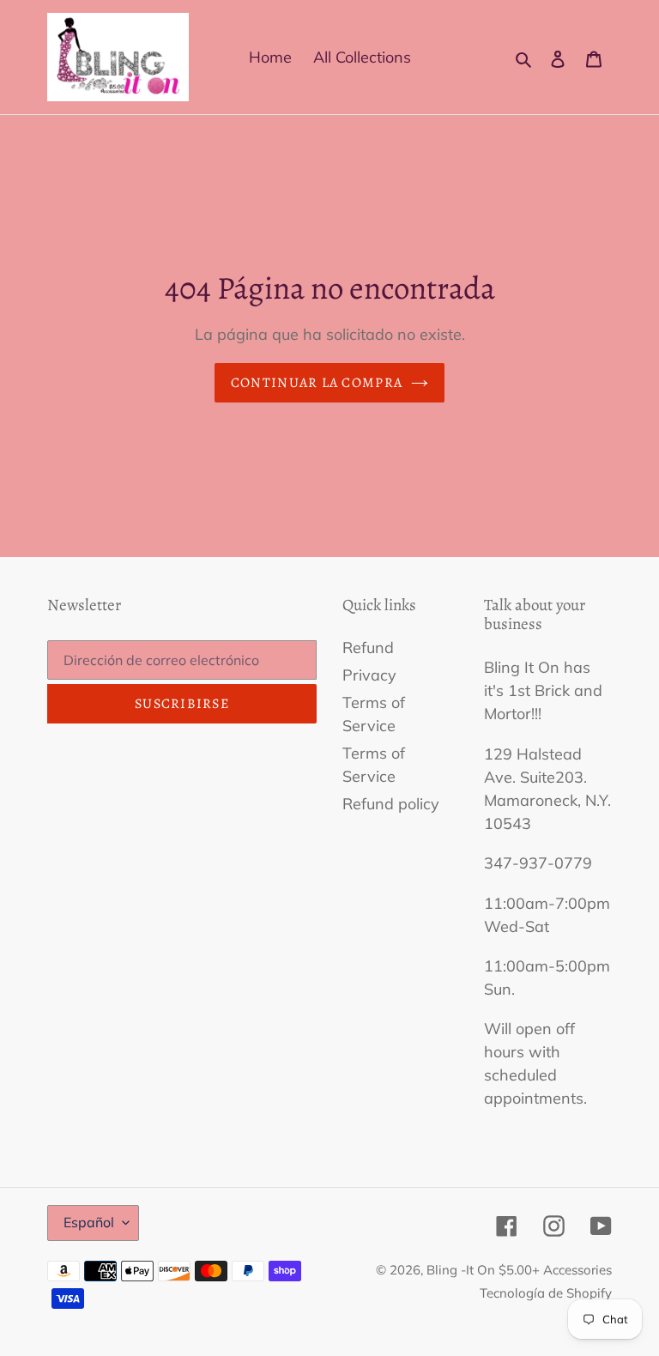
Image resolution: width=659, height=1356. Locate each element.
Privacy (369, 675)
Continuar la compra (316, 382)
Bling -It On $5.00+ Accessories (519, 1270)
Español (88, 1222)
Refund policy (390, 804)
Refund (368, 647)
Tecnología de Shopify (546, 1293)
